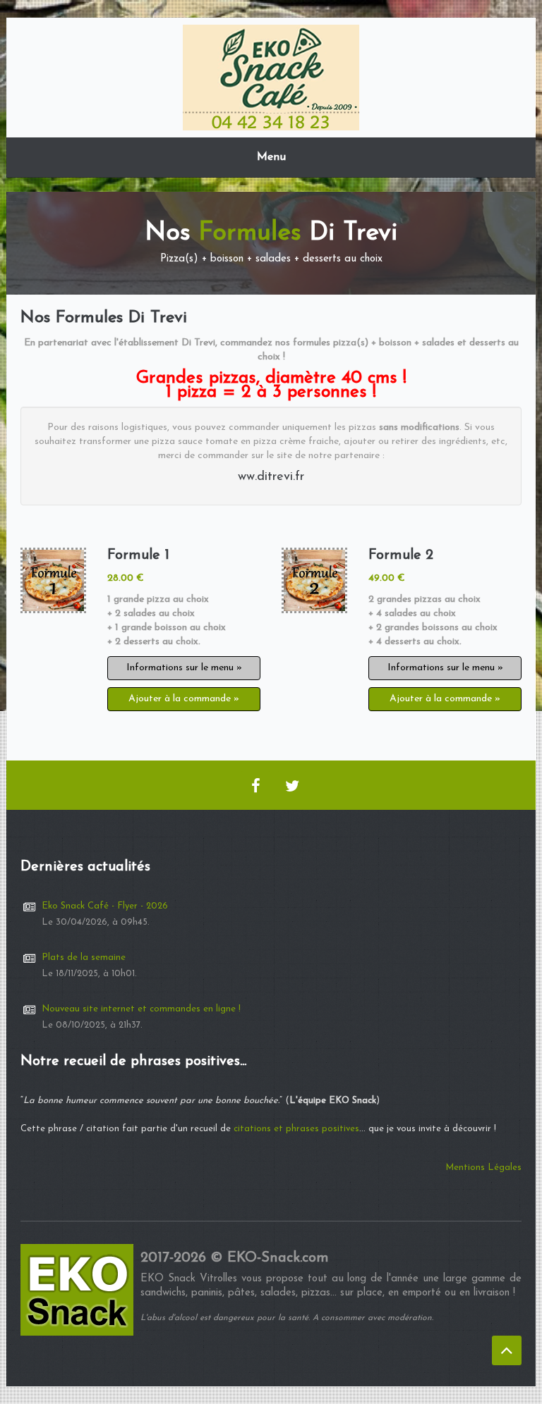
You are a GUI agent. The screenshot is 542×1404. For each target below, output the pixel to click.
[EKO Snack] (271, 76)
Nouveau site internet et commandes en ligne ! (141, 1009)
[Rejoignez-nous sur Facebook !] (255, 785)
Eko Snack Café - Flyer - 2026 (105, 906)
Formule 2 (400, 555)
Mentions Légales (483, 1167)
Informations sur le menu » (184, 668)
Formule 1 (138, 555)
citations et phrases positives (296, 1128)
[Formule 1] (53, 580)
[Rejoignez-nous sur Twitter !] (292, 785)
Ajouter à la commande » (183, 699)
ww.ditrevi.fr (271, 477)
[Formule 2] (314, 580)
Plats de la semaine (84, 957)
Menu (271, 157)
